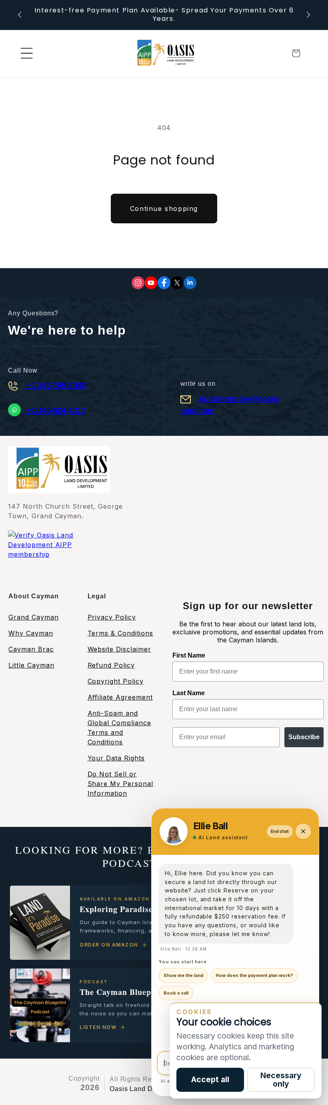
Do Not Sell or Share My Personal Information (120, 783)
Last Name (188, 693)
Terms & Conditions (120, 633)
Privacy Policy (112, 617)
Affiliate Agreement (120, 697)
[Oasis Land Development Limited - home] (164, 53)
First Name (188, 655)
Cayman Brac (31, 649)
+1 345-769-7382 (55, 385)
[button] (27, 53)
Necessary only (281, 1080)
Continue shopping (164, 209)
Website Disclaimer (119, 649)
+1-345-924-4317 (55, 410)
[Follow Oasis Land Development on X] (177, 282)
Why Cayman (30, 633)
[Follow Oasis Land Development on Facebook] (164, 282)
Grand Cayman (33, 617)
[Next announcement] (308, 15)
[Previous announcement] (19, 15)
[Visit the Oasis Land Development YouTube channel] (151, 282)
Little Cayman (31, 665)
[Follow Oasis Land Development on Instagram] (138, 282)
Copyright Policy (116, 681)
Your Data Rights (116, 758)
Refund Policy (111, 665)
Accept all (210, 1079)
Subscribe (304, 737)
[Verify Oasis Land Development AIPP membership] (58, 555)
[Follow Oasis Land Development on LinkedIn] (190, 282)
